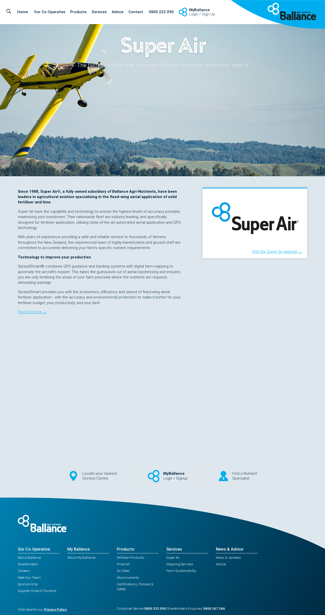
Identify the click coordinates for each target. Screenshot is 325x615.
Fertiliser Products (130, 557)
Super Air (173, 557)
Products (78, 12)
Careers (24, 571)
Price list (123, 564)
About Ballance (29, 557)
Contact (135, 12)
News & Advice (229, 549)
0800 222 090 (161, 12)
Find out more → (32, 312)
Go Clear (123, 571)
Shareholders (28, 564)
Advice (117, 12)
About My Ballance (81, 557)
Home (22, 12)
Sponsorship (28, 584)
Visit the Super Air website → (277, 251)
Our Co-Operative (49, 12)
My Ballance (78, 549)
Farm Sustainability (181, 571)
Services (99, 12)
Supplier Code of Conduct (37, 591)
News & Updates (228, 557)
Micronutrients (128, 577)
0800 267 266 (214, 608)
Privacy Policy (55, 609)
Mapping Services (179, 564)
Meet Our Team (29, 577)
